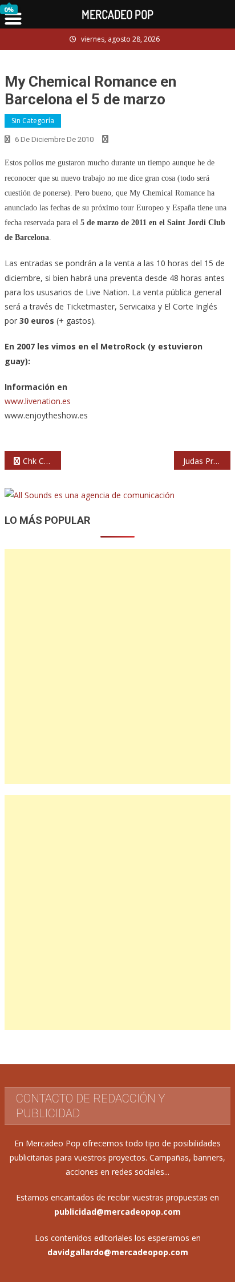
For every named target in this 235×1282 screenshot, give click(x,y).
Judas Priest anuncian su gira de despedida (206, 460)
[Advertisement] (117, 666)
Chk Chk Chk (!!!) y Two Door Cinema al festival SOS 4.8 (42, 460)
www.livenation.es (38, 401)
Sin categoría (32, 120)
